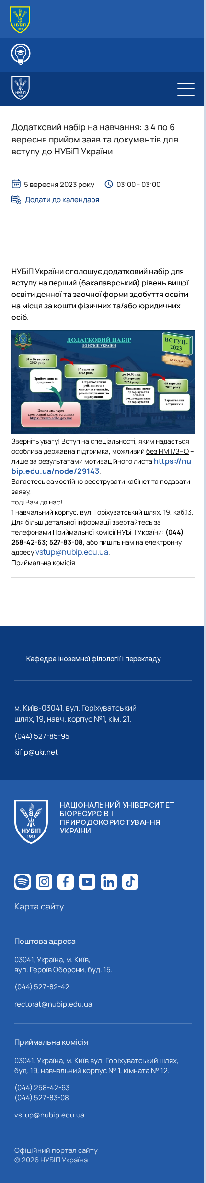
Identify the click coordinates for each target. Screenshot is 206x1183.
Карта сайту (39, 906)
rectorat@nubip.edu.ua (53, 1004)
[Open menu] (185, 88)
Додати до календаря (62, 199)
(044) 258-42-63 (41, 1088)
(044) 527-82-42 (41, 987)
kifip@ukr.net (36, 752)
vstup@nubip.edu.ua (71, 552)
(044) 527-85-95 (41, 736)
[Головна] (20, 20)
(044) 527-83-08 (41, 1098)
